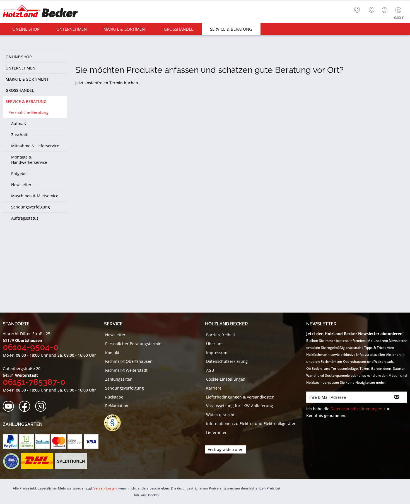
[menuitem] (358, 9)
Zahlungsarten (118, 379)
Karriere (213, 388)
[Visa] (91, 441)
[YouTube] (10, 406)
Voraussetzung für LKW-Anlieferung (239, 405)
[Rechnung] (26, 441)
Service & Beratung (26, 101)
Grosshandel (20, 90)
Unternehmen (20, 68)
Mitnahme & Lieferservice (35, 145)
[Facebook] (26, 406)
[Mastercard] (58, 441)
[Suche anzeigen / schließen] (357, 10)
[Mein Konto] (385, 10)
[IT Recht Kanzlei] (115, 422)
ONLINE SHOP (19, 56)
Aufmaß (18, 123)
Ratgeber (19, 173)
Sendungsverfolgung (30, 207)
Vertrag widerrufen (225, 449)
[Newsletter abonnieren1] (397, 397)
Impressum (216, 352)
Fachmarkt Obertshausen (129, 361)
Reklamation (116, 405)
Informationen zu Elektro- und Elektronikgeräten (251, 423)
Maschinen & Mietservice (34, 195)
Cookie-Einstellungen (225, 379)
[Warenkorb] (399, 10)
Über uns (214, 343)
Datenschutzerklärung (227, 361)
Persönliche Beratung (28, 112)
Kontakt (112, 352)
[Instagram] (42, 406)
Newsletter (21, 184)
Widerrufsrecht (220, 414)
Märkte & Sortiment (27, 79)
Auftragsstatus (24, 218)
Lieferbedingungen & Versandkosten (240, 397)
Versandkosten (105, 488)
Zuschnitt (20, 134)
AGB (210, 370)
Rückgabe (114, 397)
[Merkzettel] (371, 10)
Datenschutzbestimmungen (356, 408)
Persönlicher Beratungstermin (133, 343)
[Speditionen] (71, 461)
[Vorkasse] (42, 441)
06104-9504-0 (30, 347)
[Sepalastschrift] (74, 441)
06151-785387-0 (34, 382)
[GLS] (11, 461)
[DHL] (37, 461)
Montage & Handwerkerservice (29, 159)
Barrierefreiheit (220, 334)
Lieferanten (217, 432)
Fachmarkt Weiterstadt (126, 370)
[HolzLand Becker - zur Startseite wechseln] (40, 12)
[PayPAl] (10, 441)
